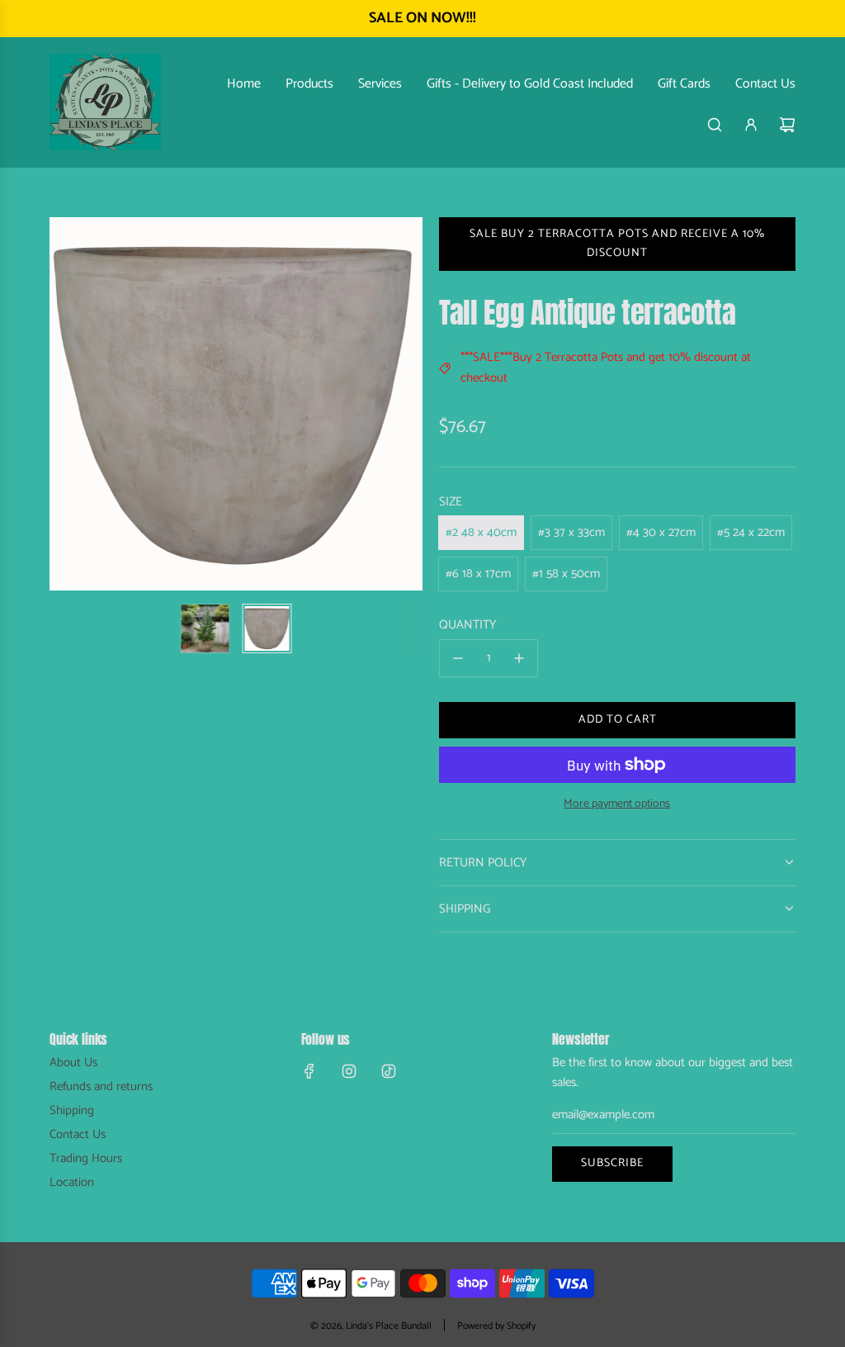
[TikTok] (389, 1071)
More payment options (617, 804)
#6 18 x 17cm (478, 573)
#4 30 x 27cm (661, 532)
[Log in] (751, 125)
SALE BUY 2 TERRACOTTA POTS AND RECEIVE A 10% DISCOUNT (617, 243)
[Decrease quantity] (458, 658)
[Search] (714, 125)
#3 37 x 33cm (571, 532)
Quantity (467, 625)
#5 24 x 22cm (751, 532)
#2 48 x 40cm (481, 532)
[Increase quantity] (519, 658)
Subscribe (612, 1163)
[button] (71, 404)
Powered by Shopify (496, 1326)
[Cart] (787, 125)
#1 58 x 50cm (566, 573)
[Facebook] (309, 1071)
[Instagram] (349, 1071)
